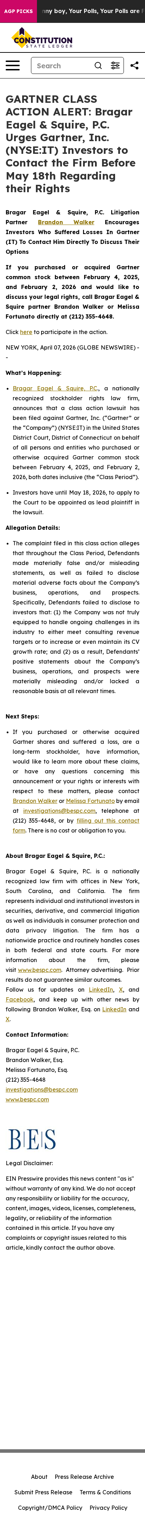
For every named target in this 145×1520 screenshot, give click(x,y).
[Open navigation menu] (13, 65)
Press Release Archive (84, 1476)
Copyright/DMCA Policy (50, 1507)
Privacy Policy (108, 1507)
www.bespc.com (39, 969)
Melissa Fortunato (90, 800)
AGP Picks (18, 11)
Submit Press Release (43, 1492)
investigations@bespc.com (59, 810)
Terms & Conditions (105, 1492)
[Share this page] (134, 65)
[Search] (98, 65)
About (39, 1476)
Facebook (19, 999)
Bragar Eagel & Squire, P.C (55, 388)
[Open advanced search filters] (115, 65)
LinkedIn (101, 989)
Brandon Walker (35, 800)
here (26, 331)
